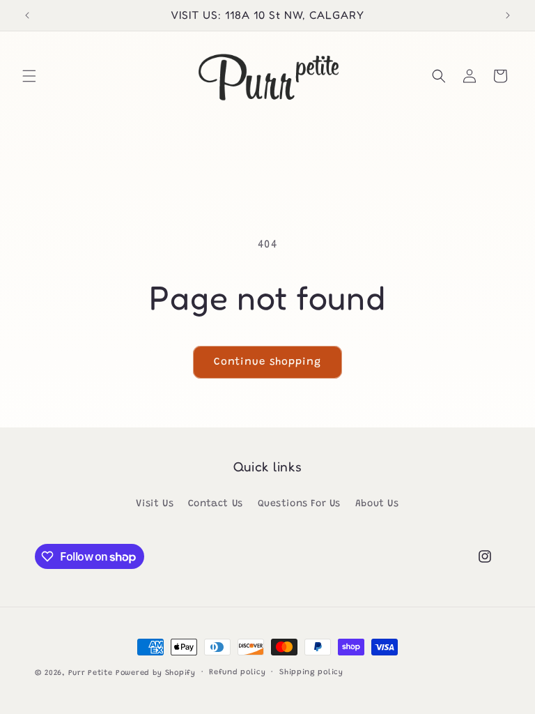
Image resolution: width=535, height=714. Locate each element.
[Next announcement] (508, 15)
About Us (377, 504)
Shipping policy (311, 672)
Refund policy (237, 672)
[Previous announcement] (27, 15)
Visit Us (154, 504)
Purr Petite (90, 673)
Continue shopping (267, 362)
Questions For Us (299, 504)
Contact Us (215, 504)
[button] (29, 76)
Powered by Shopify (156, 673)
